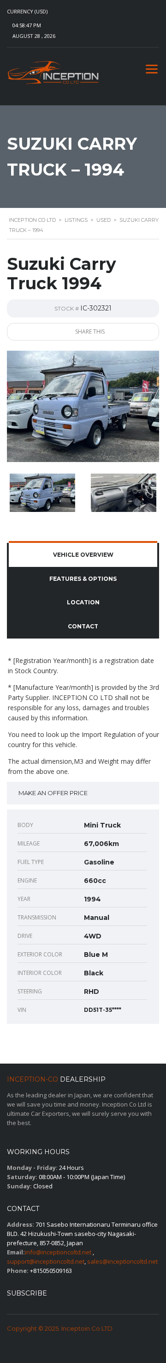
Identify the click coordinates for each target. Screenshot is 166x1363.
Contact (83, 626)
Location (83, 602)
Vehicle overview (83, 554)
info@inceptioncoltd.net (58, 1252)
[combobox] (36, 11)
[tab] (83, 555)
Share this (89, 331)
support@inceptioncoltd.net (45, 1261)
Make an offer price (53, 793)
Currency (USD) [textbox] (27, 11)
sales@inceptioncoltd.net (122, 1261)
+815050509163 (51, 1270)
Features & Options (83, 578)
